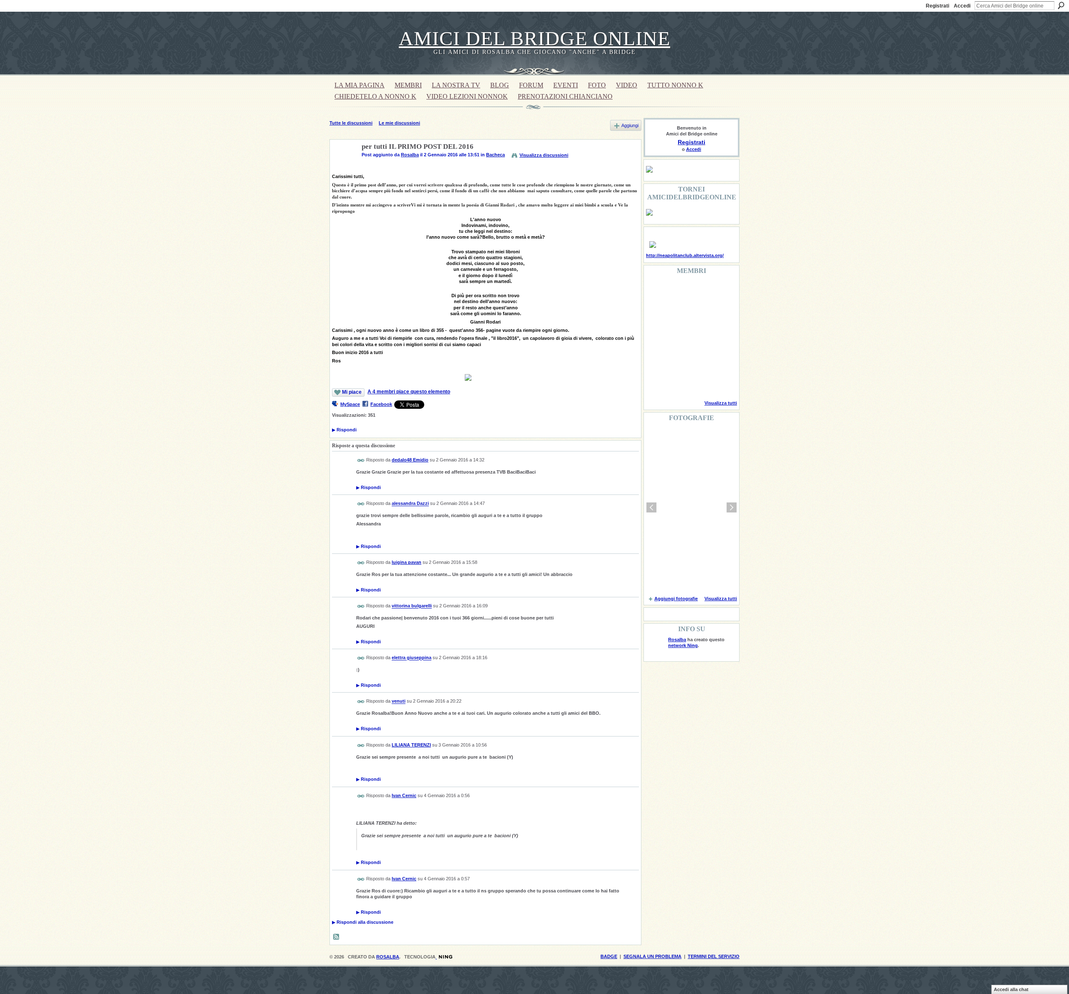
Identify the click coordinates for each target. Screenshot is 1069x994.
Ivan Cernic (404, 795)
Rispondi (344, 429)
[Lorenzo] (720, 382)
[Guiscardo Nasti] (677, 314)
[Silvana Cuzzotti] (720, 359)
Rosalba (410, 154)
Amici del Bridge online (534, 38)
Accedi (962, 6)
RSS (336, 937)
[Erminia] (677, 359)
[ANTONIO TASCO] (699, 337)
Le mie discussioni (399, 122)
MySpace (350, 404)
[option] (691, 507)
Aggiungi (629, 125)
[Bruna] (677, 292)
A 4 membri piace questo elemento (408, 392)
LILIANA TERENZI (411, 744)
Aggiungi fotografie (676, 598)
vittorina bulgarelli (412, 606)
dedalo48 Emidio (410, 459)
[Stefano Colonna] (656, 292)
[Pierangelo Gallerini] (699, 314)
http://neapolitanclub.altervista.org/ (685, 255)
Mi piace (352, 392)
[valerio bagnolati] (699, 359)
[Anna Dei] (720, 337)
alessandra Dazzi (410, 503)
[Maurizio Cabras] (720, 314)
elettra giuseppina (411, 657)
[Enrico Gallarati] (699, 292)
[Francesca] (656, 314)
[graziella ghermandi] (699, 382)
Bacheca (495, 154)
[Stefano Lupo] (720, 292)
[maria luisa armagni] (677, 382)
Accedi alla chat (1011, 989)
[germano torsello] (656, 337)
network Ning (683, 645)
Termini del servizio (714, 956)
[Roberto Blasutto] (656, 382)
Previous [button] (651, 507)
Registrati (937, 6)
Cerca (1061, 5)
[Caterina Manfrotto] (656, 359)
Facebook (381, 404)
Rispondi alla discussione (362, 922)
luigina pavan (406, 562)
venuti (398, 701)
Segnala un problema (652, 956)
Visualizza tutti (720, 402)
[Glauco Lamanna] (677, 337)
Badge (608, 956)
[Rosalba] (343, 166)
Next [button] (732, 507)
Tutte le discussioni (350, 122)
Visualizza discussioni (543, 155)
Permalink (361, 460)
